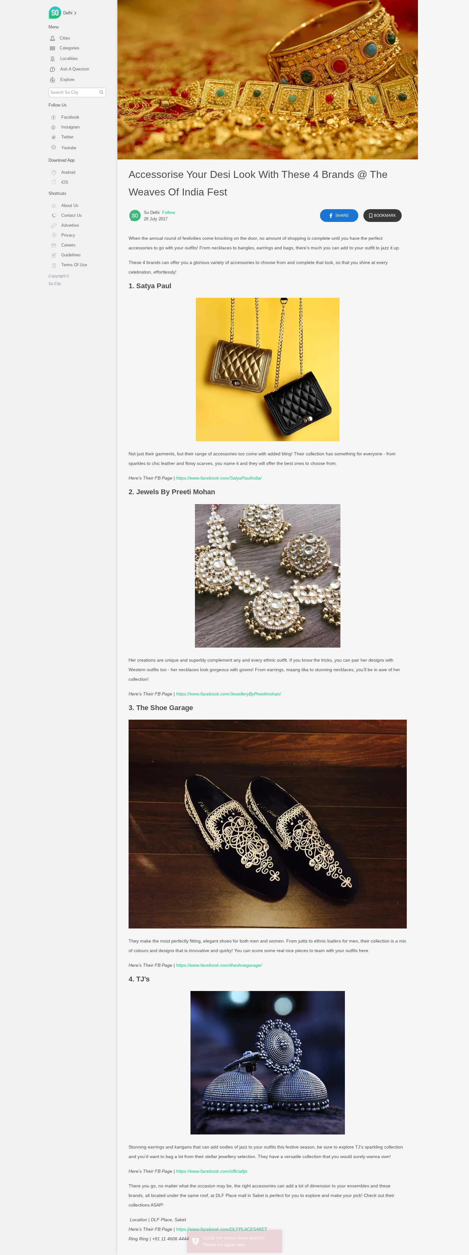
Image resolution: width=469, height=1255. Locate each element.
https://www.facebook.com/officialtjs (211, 1171)
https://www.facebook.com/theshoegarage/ (219, 965)
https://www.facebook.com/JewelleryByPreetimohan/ (228, 693)
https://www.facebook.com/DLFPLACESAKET (221, 1229)
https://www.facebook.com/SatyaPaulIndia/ (219, 478)
